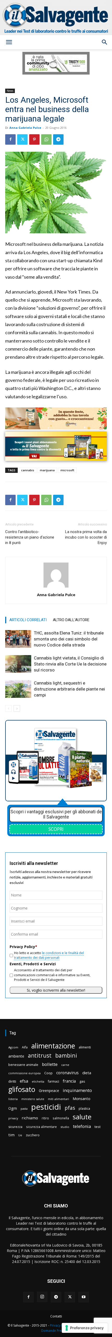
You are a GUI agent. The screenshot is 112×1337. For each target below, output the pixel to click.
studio (64, 1127)
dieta (86, 1072)
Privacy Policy (60, 1325)
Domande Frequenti (56, 1330)
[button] (9, 42)
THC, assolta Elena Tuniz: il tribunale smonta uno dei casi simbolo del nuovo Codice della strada (69, 639)
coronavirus (67, 1073)
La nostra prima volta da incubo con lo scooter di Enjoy (86, 537)
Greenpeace (49, 1090)
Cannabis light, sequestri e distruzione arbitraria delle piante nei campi (69, 689)
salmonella (61, 1118)
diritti (12, 1081)
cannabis (27, 470)
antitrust (40, 1055)
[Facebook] (10, 139)
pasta (24, 1108)
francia (69, 1081)
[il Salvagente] (56, 17)
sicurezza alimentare (41, 1127)
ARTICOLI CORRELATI (28, 620)
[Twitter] (22, 139)
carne (65, 1065)
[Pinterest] (34, 139)
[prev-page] (8, 708)
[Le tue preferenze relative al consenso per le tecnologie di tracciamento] (85, 1328)
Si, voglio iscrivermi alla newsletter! (56, 990)
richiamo (30, 1117)
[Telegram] (58, 139)
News (10, 91)
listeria (13, 1099)
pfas (70, 1108)
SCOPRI (56, 829)
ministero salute (32, 1099)
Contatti (56, 1316)
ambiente (16, 1056)
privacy (13, 1118)
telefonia (82, 1126)
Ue (20, 1135)
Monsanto (81, 1098)
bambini (66, 1055)
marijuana (47, 470)
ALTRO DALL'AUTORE (71, 620)
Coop (48, 1073)
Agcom (13, 1047)
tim (11, 1134)
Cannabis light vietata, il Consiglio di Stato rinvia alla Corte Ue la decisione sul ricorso (70, 664)
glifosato (21, 1089)
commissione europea (24, 1073)
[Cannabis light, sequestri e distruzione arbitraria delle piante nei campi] (18, 689)
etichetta (38, 1081)
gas (82, 1081)
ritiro (45, 1118)
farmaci (53, 1081)
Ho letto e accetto (49, 955)
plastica (84, 1108)
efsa (24, 1081)
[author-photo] (56, 587)
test (98, 1126)
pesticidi (46, 1107)
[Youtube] (83, 1297)
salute (82, 1117)
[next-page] (17, 708)
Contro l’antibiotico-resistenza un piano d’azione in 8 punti (29, 537)
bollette (50, 1064)
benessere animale (23, 1065)
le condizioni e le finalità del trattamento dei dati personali (49, 955)
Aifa (25, 1047)
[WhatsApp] (46, 139)
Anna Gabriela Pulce (25, 128)
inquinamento (77, 1090)
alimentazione (53, 1045)
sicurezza (15, 1127)
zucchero (33, 1135)
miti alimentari (58, 1099)
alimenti (85, 1047)
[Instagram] (42, 1297)
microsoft (67, 470)
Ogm (12, 1108)
